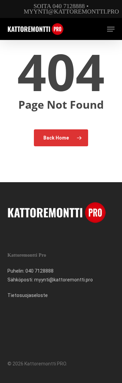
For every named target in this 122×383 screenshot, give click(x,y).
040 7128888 (39, 271)
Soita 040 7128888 (59, 6)
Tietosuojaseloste (27, 295)
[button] (111, 29)
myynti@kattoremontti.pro (71, 11)
